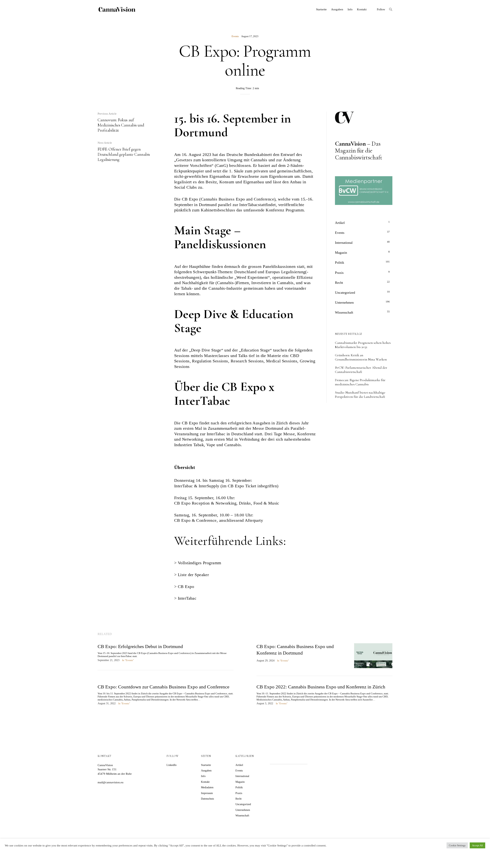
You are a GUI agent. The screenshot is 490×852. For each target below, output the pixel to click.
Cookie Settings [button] (457, 845)
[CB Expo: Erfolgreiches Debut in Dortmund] (166, 656)
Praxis (339, 273)
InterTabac (187, 598)
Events (235, 36)
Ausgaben (337, 9)
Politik (339, 262)
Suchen (318, 759)
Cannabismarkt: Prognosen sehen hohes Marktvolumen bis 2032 (363, 345)
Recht (339, 283)
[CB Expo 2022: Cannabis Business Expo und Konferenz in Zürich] (324, 698)
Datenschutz (207, 798)
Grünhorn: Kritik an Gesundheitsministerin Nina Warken (361, 357)
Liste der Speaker (193, 574)
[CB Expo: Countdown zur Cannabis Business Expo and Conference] (166, 698)
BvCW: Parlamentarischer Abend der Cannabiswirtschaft (361, 369)
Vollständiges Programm (199, 562)
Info (350, 9)
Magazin (341, 252)
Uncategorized (345, 292)
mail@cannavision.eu (110, 782)
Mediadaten (207, 787)
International (344, 243)
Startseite (321, 9)
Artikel (340, 223)
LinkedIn (171, 765)
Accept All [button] (477, 845)
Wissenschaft (344, 312)
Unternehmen (344, 302)
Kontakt (362, 9)
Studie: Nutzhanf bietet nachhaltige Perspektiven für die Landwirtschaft (360, 394)
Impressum (207, 793)
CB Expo (186, 586)
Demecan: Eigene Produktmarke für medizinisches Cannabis (360, 382)
